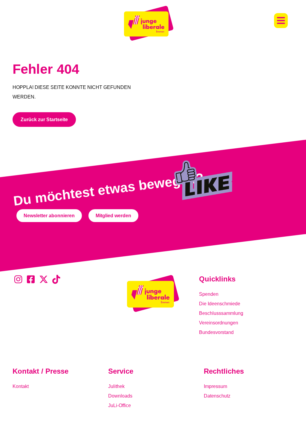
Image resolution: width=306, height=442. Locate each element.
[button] (281, 20)
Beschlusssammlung (221, 313)
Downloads (120, 395)
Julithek (116, 386)
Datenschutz (217, 395)
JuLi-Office (119, 405)
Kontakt (21, 386)
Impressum (215, 386)
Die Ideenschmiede (219, 303)
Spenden (208, 294)
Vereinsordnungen (218, 322)
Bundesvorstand (216, 332)
